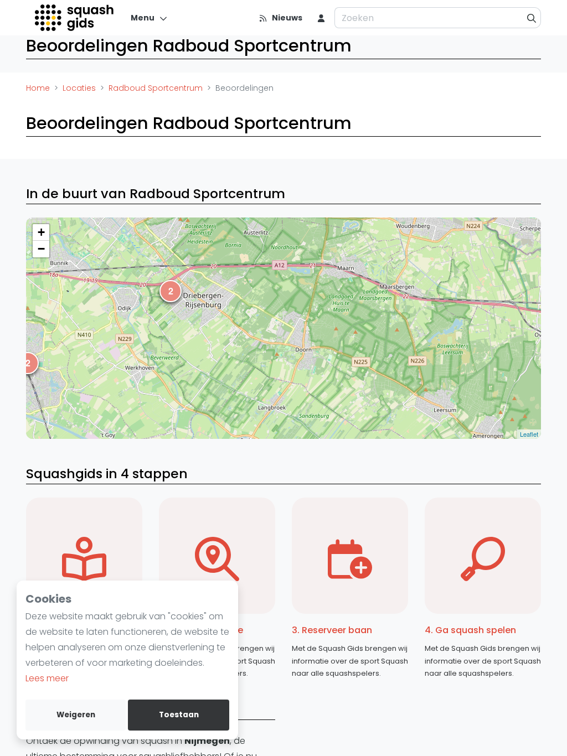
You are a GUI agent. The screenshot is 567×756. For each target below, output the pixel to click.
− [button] (41, 249)
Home (38, 88)
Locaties (79, 88)
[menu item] (321, 18)
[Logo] (75, 17)
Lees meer (47, 678)
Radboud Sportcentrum (156, 88)
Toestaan (179, 715)
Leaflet (529, 433)
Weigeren (75, 715)
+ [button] (41, 232)
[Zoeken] (532, 17)
